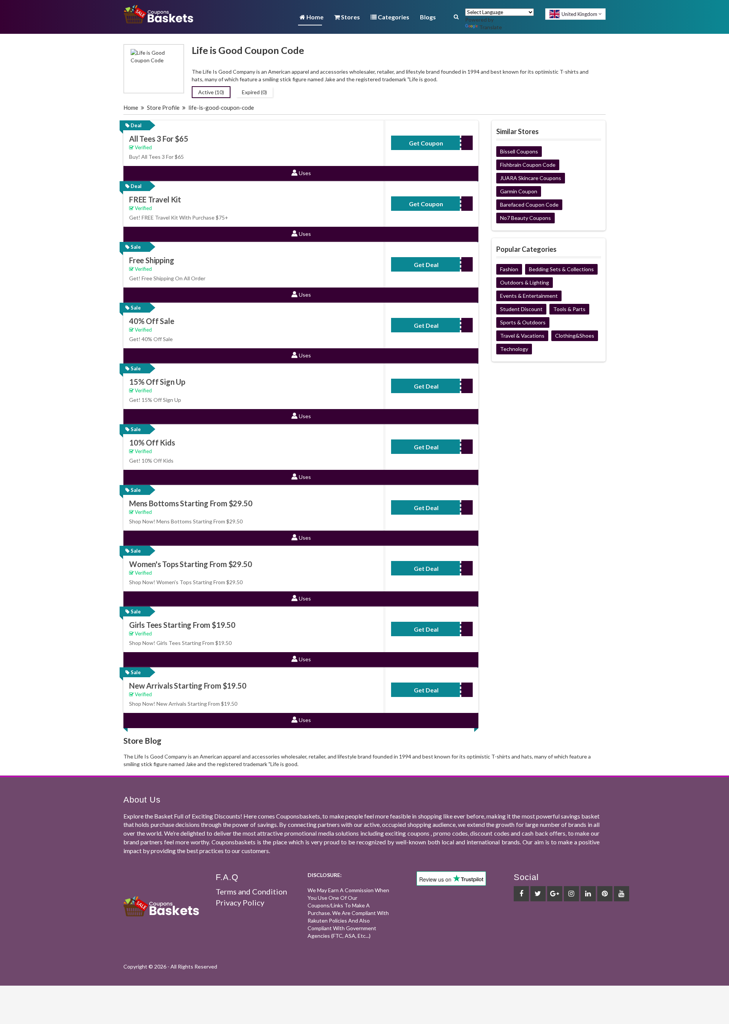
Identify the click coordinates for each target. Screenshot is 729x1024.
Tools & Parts (569, 309)
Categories (393, 17)
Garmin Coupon (518, 191)
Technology (514, 349)
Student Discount (521, 309)
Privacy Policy (240, 902)
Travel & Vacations (522, 335)
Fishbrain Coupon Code (527, 164)
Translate (490, 27)
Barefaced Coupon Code (529, 204)
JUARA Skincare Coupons (530, 178)
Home (314, 17)
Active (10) (211, 92)
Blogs (428, 17)
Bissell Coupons (519, 151)
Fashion (509, 269)
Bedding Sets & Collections (561, 269)
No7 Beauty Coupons (525, 218)
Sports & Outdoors (523, 322)
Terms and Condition (251, 891)
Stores (350, 17)
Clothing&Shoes (574, 335)
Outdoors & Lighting (524, 282)
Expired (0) (254, 92)
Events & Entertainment (529, 295)
